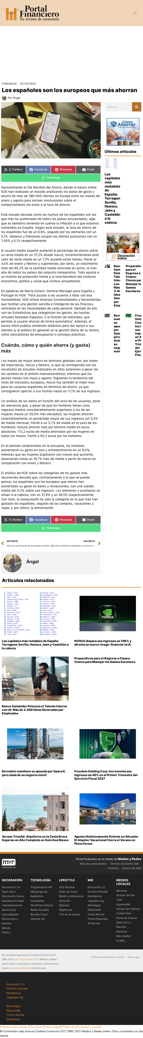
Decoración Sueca (13, 896)
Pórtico (6, 932)
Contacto (113, 868)
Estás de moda (68, 891)
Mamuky (64, 905)
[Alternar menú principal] (135, 13)
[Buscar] (136, 106)
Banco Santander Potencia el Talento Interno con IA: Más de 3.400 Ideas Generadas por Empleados (34, 709)
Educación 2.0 (96, 887)
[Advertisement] (71, 52)
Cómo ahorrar (15, 1015)
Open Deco (9, 891)
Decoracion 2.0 (11, 887)
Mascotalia (94, 909)
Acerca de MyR (132, 868)
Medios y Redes (129, 859)
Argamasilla (123, 904)
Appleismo (37, 896)
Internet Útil (38, 918)
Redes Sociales (40, 909)
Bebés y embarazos (71, 896)
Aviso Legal (133, 957)
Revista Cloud (39, 914)
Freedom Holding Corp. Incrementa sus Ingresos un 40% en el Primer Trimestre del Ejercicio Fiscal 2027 (106, 774)
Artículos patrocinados (93, 863)
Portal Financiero (98, 918)
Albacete (121, 890)
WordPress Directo (42, 905)
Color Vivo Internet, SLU (26, 959)
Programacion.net (41, 887)
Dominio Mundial (98, 891)
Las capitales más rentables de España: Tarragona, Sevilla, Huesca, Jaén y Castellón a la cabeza (114, 198)
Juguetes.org (96, 900)
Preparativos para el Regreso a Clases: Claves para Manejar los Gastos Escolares (104, 660)
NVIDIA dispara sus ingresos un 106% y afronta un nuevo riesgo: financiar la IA (102, 642)
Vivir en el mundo (69, 914)
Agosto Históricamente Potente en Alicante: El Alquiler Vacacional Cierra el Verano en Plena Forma (106, 840)
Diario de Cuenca (126, 917)
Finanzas (9, 83)
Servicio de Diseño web (124, 863)
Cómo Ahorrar (96, 914)
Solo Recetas (67, 887)
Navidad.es (95, 896)
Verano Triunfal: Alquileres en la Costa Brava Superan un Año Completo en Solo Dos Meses (35, 838)
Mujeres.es (65, 909)
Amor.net (64, 900)
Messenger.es (39, 891)
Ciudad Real (123, 913)
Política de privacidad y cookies (107, 957)
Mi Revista (94, 923)
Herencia (121, 931)
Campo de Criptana (128, 908)
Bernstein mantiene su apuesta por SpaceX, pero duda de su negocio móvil (34, 773)
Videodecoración (12, 905)
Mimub (6, 928)
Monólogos (94, 905)
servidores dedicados (19, 968)
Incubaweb (37, 900)
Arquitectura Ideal (13, 900)
